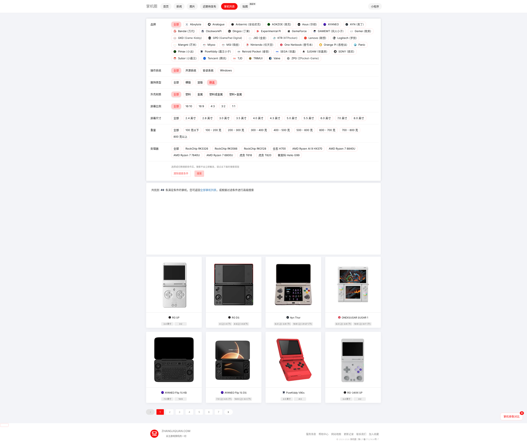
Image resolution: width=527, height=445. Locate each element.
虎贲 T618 (246, 155)
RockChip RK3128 (255, 148)
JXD (259, 38)
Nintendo (261, 44)
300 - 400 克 (259, 130)
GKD (189, 38)
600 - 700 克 (327, 130)
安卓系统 (208, 70)
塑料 (188, 94)
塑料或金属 (216, 94)
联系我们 (361, 434)
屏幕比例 (155, 106)
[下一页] (228, 412)
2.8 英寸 (207, 118)
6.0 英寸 (326, 118)
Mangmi (186, 44)
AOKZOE (281, 24)
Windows (226, 70)
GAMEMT (330, 31)
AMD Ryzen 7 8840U (342, 148)
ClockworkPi (213, 31)
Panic (361, 44)
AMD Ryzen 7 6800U (219, 155)
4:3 (213, 106)
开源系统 (190, 70)
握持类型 (155, 82)
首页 (166, 6)
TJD (239, 58)
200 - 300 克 (236, 130)
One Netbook (298, 44)
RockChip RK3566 (226, 148)
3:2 (223, 106)
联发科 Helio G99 (289, 155)
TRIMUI (257, 58)
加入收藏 (374, 434)
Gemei (362, 31)
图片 (192, 6)
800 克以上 (180, 136)
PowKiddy (217, 51)
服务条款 (311, 434)
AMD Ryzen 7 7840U (187, 155)
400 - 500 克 (282, 130)
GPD (227, 38)
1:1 (233, 106)
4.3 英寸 (275, 118)
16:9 (201, 106)
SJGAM (316, 51)
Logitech (347, 38)
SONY (346, 51)
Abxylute (195, 24)
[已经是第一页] (150, 412)
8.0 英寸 (359, 118)
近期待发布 (209, 6)
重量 (153, 130)
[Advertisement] (263, 223)
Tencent (216, 58)
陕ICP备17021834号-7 (368, 439)
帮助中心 (324, 434)
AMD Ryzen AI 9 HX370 (307, 148)
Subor (187, 58)
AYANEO (333, 24)
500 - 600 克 (304, 130)
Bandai (186, 31)
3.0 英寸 (224, 118)
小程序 (375, 6)
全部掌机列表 (208, 190)
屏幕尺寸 (155, 118)
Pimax (185, 51)
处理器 (154, 148)
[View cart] (4, 425)
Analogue (218, 24)
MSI (232, 44)
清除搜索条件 (181, 173)
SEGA (288, 51)
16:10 (188, 106)
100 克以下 (192, 130)
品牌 (153, 24)
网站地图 (336, 434)
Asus (309, 24)
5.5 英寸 (309, 118)
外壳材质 (155, 94)
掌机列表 (229, 6)
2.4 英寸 (190, 118)
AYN (356, 24)
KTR (287, 38)
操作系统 (155, 70)
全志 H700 (279, 148)
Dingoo (241, 31)
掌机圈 (151, 6)
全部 (176, 24)
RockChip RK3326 (196, 148)
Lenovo (317, 38)
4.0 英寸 (258, 118)
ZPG (305, 58)
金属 (200, 94)
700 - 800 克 (350, 130)
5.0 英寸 (292, 118)
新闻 (179, 6)
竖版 (200, 82)
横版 (188, 82)
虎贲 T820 (265, 155)
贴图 (245, 6)
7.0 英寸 (342, 118)
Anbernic (248, 24)
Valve (276, 58)
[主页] (156, 432)
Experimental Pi (270, 31)
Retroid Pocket (255, 51)
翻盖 (212, 82)
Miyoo (211, 44)
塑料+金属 (235, 94)
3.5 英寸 (241, 118)
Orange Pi (335, 44)
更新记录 (349, 434)
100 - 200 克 (213, 130)
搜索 (199, 173)
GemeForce (299, 31)
